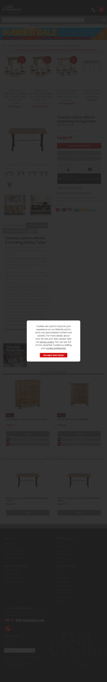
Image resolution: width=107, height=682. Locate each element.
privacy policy (47, 342)
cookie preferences (56, 348)
